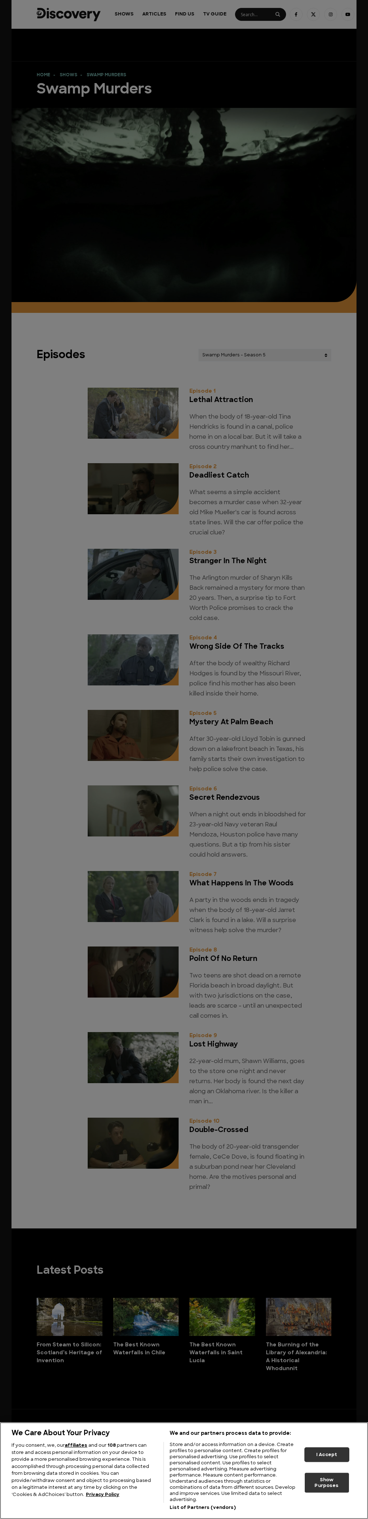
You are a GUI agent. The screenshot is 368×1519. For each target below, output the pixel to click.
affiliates (76, 1445)
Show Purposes (326, 1483)
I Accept (326, 1454)
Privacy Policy (102, 1494)
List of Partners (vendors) (202, 1507)
